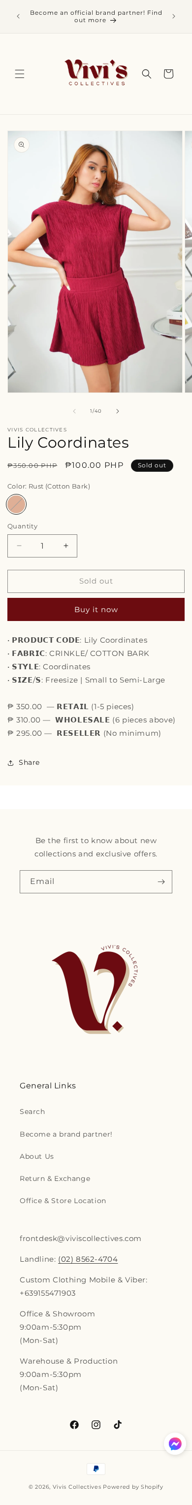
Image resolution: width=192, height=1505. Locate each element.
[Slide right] (117, 411)
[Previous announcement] (18, 16)
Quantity (22, 526)
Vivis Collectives (77, 1486)
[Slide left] (74, 411)
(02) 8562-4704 (88, 1259)
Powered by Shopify (133, 1486)
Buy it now (96, 609)
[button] (20, 74)
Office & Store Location (63, 1200)
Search (32, 1111)
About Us (37, 1156)
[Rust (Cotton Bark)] (16, 504)
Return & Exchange (55, 1178)
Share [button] (29, 762)
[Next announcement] (174, 16)
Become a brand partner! (66, 1134)
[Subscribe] (161, 881)
